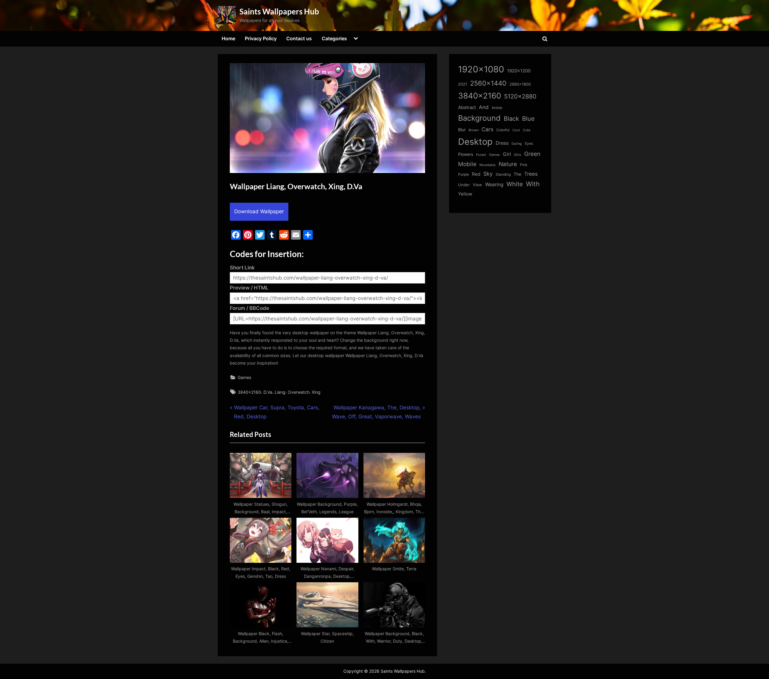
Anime (497, 107)
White (514, 184)
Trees (531, 174)
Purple (463, 174)
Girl (507, 154)
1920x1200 (518, 71)
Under (464, 184)
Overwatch (298, 392)
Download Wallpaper (259, 211)
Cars (487, 129)
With (533, 184)
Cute (526, 130)
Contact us (299, 38)
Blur (462, 129)
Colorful (502, 130)
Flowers (465, 154)
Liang (280, 392)
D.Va (267, 392)
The (517, 174)
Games (244, 377)
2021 (462, 84)
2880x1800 (520, 84)
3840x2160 (249, 392)
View (477, 185)
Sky (488, 174)
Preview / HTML (249, 288)
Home (228, 38)
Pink (523, 164)
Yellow (465, 194)
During (517, 143)
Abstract (467, 107)
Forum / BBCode (249, 308)
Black (511, 118)
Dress (502, 143)
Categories (334, 38)
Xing (316, 392)
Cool (516, 130)
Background (479, 118)
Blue (528, 118)
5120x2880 (520, 96)
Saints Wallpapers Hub (279, 11)
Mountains (487, 165)
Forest (481, 155)
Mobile (467, 164)
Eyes (529, 143)
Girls (517, 155)
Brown (474, 130)
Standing (503, 174)
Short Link (242, 268)
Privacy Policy (261, 38)
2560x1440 (488, 83)
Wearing (494, 184)
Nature (508, 164)
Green (532, 153)
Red (476, 174)
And (484, 107)
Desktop (475, 141)
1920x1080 (481, 69)
